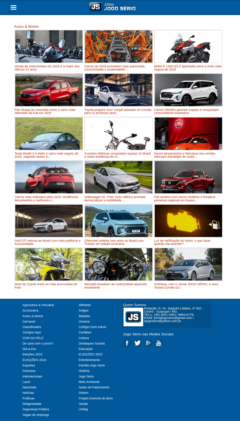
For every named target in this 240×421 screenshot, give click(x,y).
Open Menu (13, 7)
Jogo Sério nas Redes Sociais (148, 334)
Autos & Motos (26, 26)
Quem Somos (134, 305)
